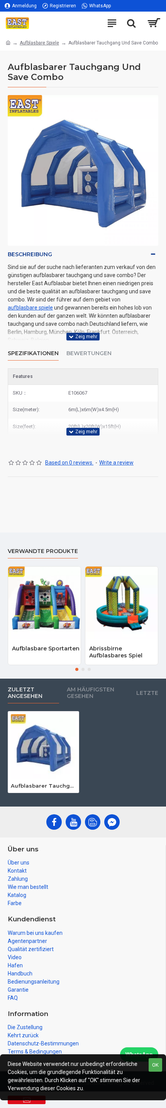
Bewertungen (89, 353)
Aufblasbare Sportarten (46, 648)
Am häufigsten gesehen (90, 693)
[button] (76, 669)
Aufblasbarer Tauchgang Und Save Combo (43, 786)
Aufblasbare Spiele (39, 43)
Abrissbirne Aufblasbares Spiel (115, 652)
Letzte (147, 692)
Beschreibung (30, 254)
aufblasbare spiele (30, 308)
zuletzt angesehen (25, 693)
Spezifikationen (33, 353)
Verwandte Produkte (43, 551)
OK (155, 1065)
